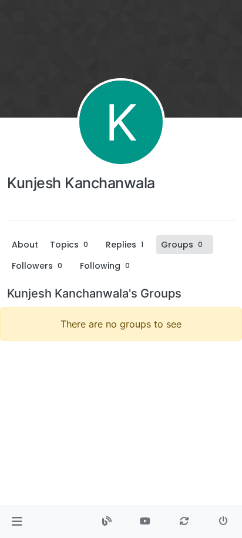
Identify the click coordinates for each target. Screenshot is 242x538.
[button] (17, 521)
